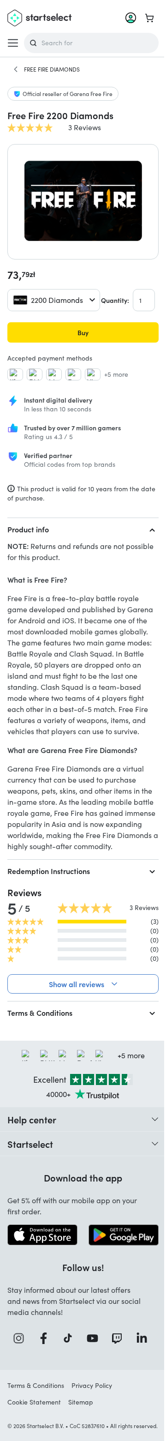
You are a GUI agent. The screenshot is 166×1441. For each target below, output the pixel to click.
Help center (31, 1163)
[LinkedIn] (140, 1381)
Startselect (30, 1188)
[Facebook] (43, 1381)
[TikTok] (67, 1381)
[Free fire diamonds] (15, 69)
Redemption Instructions (48, 871)
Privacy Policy (91, 1428)
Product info (28, 529)
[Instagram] (19, 1381)
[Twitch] (115, 1381)
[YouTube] (91, 1381)
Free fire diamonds (52, 69)
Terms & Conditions (39, 1057)
